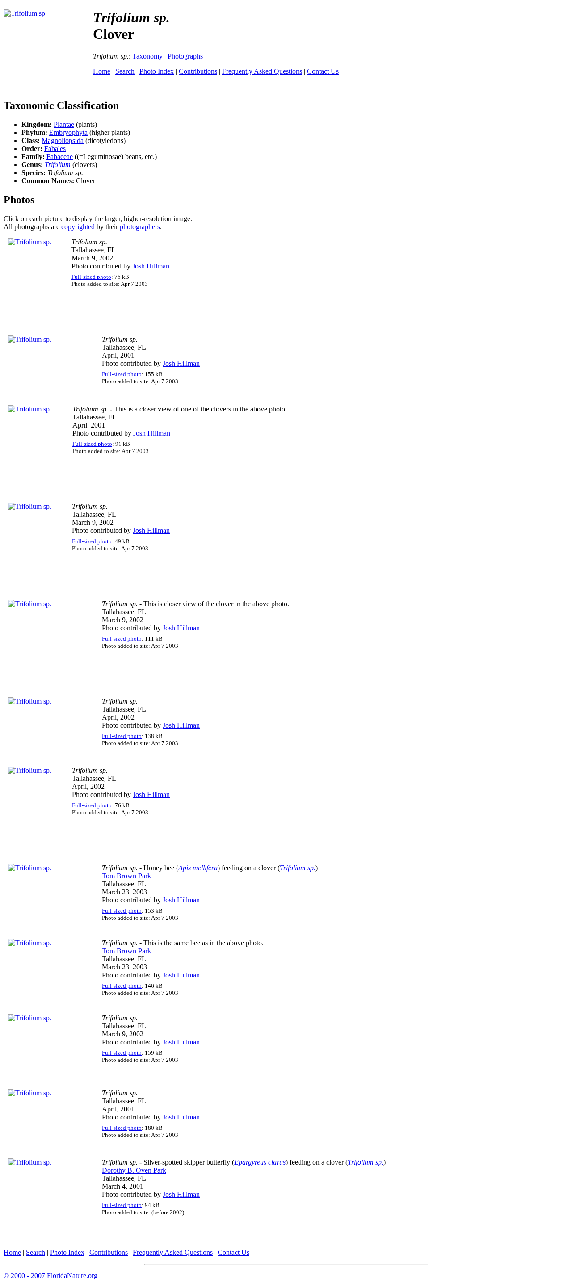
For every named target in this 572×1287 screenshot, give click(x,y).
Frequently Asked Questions (262, 71)
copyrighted (78, 227)
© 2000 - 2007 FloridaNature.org (50, 1275)
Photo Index (156, 71)
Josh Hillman (150, 266)
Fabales (55, 148)
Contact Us (323, 71)
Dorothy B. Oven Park (134, 1170)
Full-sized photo (91, 276)
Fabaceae (59, 156)
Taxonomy (147, 56)
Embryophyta (68, 132)
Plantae (64, 124)
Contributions (198, 71)
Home (101, 71)
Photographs (185, 56)
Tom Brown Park (126, 876)
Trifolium (58, 164)
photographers (140, 227)
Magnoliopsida (63, 140)
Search (125, 71)
